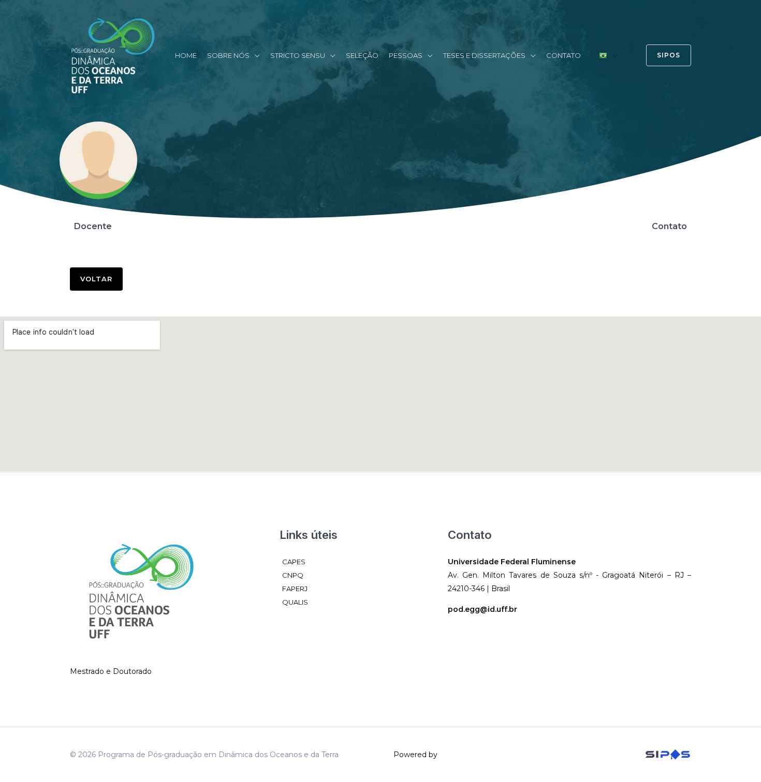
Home (186, 55)
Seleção (362, 55)
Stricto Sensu (297, 55)
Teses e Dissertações (484, 55)
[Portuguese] (608, 55)
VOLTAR (96, 279)
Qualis (295, 602)
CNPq (292, 575)
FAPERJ (295, 588)
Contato (563, 55)
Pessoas (405, 55)
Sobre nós (228, 55)
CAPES (293, 562)
